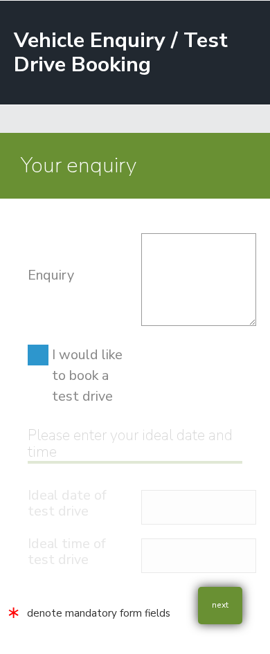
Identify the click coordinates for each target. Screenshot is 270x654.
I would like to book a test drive (87, 375)
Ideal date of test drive (67, 503)
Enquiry (51, 275)
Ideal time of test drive (67, 551)
